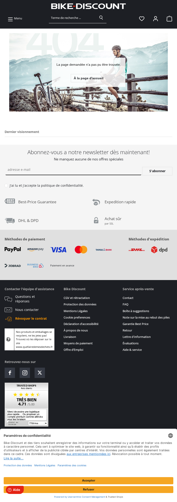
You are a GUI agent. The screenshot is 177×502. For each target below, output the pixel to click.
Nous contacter (27, 310)
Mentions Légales (76, 311)
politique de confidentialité (62, 185)
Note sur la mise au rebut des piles (146, 317)
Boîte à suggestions (136, 311)
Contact (128, 298)
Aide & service (132, 350)
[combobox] (72, 17)
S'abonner (157, 171)
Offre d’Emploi (73, 350)
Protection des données (80, 304)
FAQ (125, 304)
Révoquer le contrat (31, 318)
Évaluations (131, 343)
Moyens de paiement (78, 343)
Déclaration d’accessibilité (81, 324)
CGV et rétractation (77, 298)
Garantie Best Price (135, 324)
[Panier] (168, 18)
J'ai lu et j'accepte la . (47, 185)
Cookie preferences (77, 317)
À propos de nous (76, 330)
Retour (127, 330)
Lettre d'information (137, 337)
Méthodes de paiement (25, 239)
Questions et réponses (25, 299)
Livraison (70, 337)
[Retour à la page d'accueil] (88, 6)
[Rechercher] (101, 17)
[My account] (155, 18)
